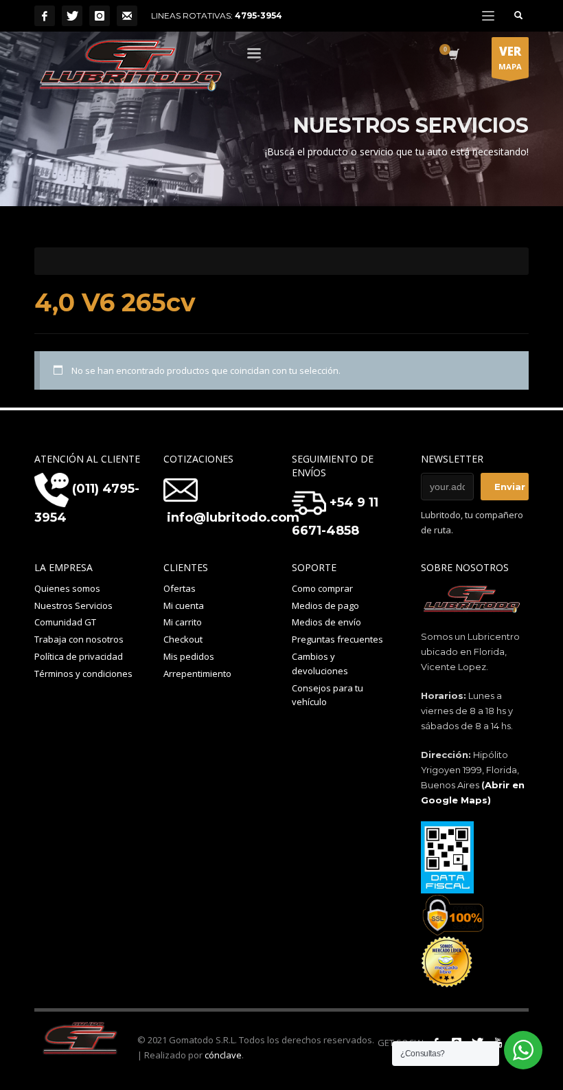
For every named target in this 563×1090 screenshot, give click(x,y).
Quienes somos (67, 588)
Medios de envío (326, 622)
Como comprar (322, 588)
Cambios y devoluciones (320, 663)
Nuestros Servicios (73, 605)
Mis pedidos (188, 656)
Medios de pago (325, 605)
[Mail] (127, 15)
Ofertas (179, 588)
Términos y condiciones (83, 673)
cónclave (223, 1055)
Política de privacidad (78, 656)
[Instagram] (99, 15)
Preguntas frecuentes (337, 639)
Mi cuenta (183, 605)
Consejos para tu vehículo (327, 695)
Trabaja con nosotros (79, 639)
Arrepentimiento (197, 673)
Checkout (183, 639)
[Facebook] (44, 15)
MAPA (510, 57)
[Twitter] (72, 15)
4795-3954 (258, 15)
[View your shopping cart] (452, 55)
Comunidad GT (65, 622)
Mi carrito (182, 622)
